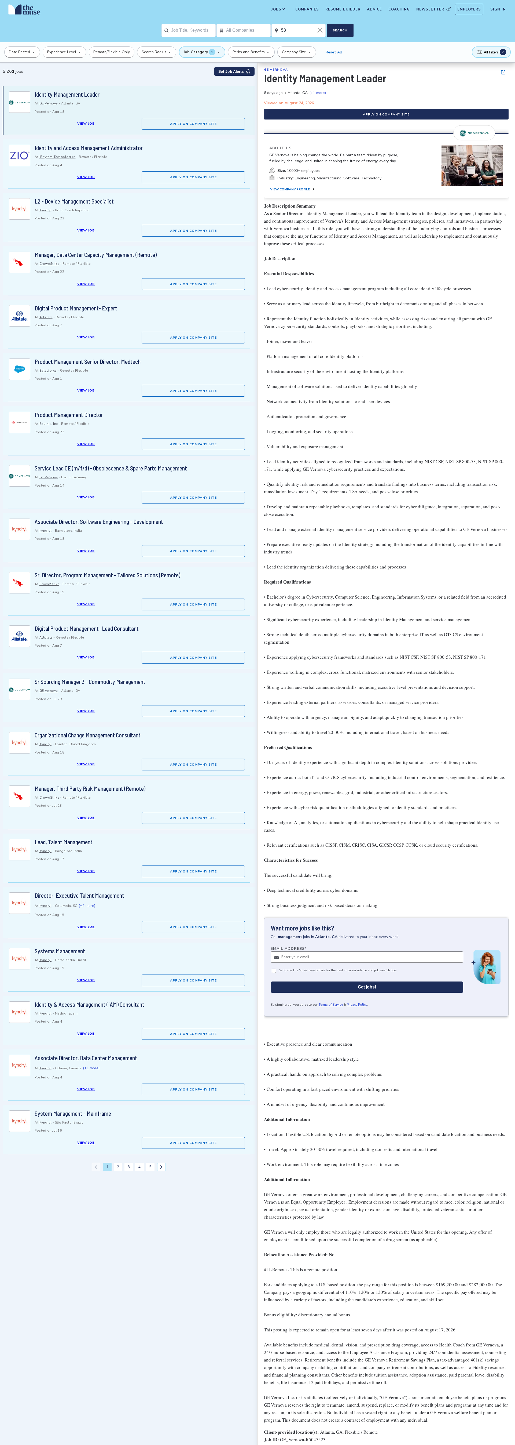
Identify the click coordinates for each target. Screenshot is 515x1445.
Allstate (46, 317)
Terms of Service (331, 1004)
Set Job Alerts (231, 71)
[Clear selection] (320, 30)
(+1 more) (91, 1068)
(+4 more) (87, 905)
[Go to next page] (161, 1167)
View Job (86, 123)
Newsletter (430, 9)
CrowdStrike (49, 264)
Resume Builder (342, 9)
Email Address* (289, 948)
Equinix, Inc (48, 424)
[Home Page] (24, 11)
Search (340, 30)
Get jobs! (367, 987)
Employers (469, 9)
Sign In (498, 9)
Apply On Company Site (193, 124)
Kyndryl (45, 210)
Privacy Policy (357, 1004)
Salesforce (48, 370)
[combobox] (193, 30)
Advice (374, 9)
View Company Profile (290, 189)
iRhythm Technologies (57, 157)
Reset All (334, 52)
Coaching (399, 9)
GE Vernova (48, 103)
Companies (307, 9)
